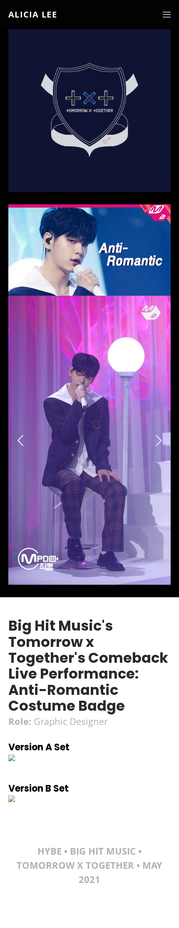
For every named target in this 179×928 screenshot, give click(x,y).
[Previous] (21, 440)
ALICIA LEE (32, 14)
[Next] (157, 440)
